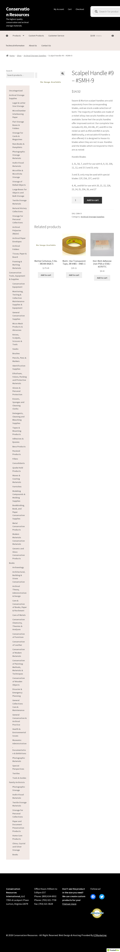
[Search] (36, 75)
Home (12, 55)
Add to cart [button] (46, 275)
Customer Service (56, 35)
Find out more (69, 903)
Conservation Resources (17, 12)
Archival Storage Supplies (35, 55)
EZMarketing (100, 935)
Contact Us (46, 45)
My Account (59, 9)
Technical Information (15, 45)
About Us (33, 45)
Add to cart (93, 200)
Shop (19, 55)
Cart (70, 9)
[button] (62, 73)
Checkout (80, 9)
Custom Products (36, 35)
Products (17, 35)
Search (9, 70)
